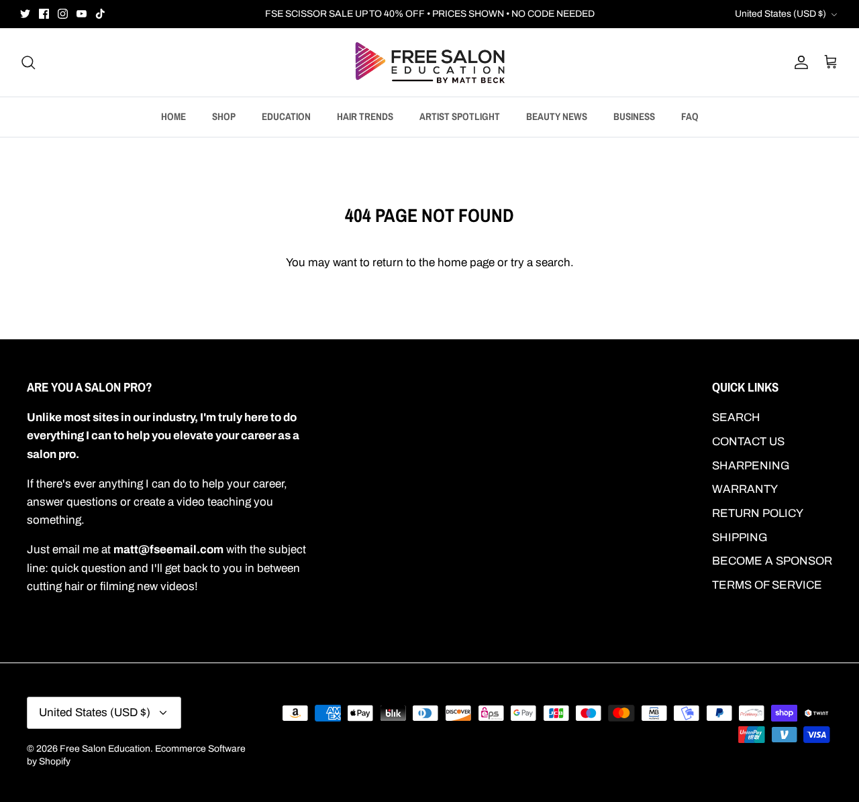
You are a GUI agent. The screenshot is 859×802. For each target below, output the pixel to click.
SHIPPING (740, 537)
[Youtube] (82, 14)
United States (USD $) (780, 14)
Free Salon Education (105, 749)
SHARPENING (751, 465)
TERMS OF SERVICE (767, 585)
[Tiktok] (100, 14)
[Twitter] (25, 14)
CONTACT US (748, 441)
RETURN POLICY (757, 513)
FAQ (690, 116)
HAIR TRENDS (365, 116)
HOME (173, 116)
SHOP (224, 116)
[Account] (798, 62)
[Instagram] (63, 14)
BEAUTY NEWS (556, 116)
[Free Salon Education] (429, 62)
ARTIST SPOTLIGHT (459, 116)
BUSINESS (634, 116)
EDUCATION (286, 116)
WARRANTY (745, 489)
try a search (540, 262)
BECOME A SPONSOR (772, 561)
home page (466, 262)
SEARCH (736, 417)
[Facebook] (44, 14)
